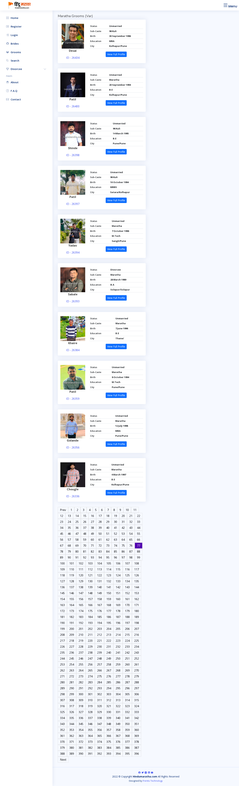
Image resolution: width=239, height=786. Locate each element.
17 (100, 516)
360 (136, 730)
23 (61, 522)
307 (62, 700)
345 (81, 724)
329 (99, 712)
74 (115, 545)
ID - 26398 (72, 155)
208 (62, 635)
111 (81, 569)
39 (100, 528)
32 (130, 522)
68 (69, 545)
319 (90, 706)
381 (81, 748)
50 (100, 534)
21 (130, 516)
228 (81, 647)
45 (61, 534)
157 (90, 599)
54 (130, 534)
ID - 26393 (72, 301)
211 (90, 635)
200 (71, 629)
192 (81, 623)
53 (123, 534)
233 (127, 647)
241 (118, 653)
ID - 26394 (72, 252)
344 (71, 724)
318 (81, 706)
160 (118, 599)
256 (90, 664)
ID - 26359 (72, 399)
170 (127, 605)
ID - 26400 (72, 106)
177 (108, 611)
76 (130, 545)
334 (62, 718)
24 (69, 522)
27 (92, 522)
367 (118, 736)
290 (71, 688)
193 (90, 623)
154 (62, 599)
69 (77, 545)
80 (77, 551)
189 (136, 617)
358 (118, 730)
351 (136, 724)
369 (136, 736)
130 (90, 581)
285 (108, 682)
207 (136, 629)
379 (62, 748)
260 (127, 664)
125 (127, 575)
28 (100, 522)
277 (118, 676)
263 (71, 670)
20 (123, 516)
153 (136, 593)
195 (108, 623)
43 (130, 528)
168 (108, 605)
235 (62, 653)
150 (108, 593)
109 (62, 569)
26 (84, 522)
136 (62, 587)
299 (71, 694)
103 (90, 563)
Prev (63, 510)
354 (81, 730)
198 (136, 623)
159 (108, 599)
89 (61, 557)
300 (81, 694)
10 (127, 510)
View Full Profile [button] (116, 54)
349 (118, 724)
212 (99, 635)
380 (71, 748)
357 (108, 730)
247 (90, 658)
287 (127, 682)
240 (108, 653)
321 (108, 706)
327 (81, 712)
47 (77, 534)
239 (99, 653)
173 (71, 611)
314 (127, 700)
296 (127, 688)
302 (99, 694)
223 (118, 641)
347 (99, 724)
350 (127, 724)
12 (61, 516)
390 (81, 754)
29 (107, 522)
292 (90, 688)
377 (127, 742)
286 (118, 682)
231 (108, 647)
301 (90, 694)
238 (90, 653)
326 (71, 712)
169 (118, 605)
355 (90, 730)
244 (62, 658)
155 (71, 599)
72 (100, 545)
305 (127, 694)
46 (69, 534)
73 (107, 545)
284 (99, 682)
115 (118, 569)
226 (62, 647)
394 (118, 754)
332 (127, 712)
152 (127, 593)
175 (90, 611)
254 (71, 664)
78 (61, 551)
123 (108, 575)
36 (77, 528)
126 (136, 575)
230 (99, 647)
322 (118, 706)
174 (81, 611)
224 (127, 641)
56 (61, 540)
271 (62, 676)
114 (108, 569)
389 (71, 754)
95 (107, 557)
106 (118, 563)
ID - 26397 (72, 204)
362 (71, 736)
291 (81, 688)
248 (99, 658)
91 (77, 557)
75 (123, 545)
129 (81, 581)
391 (90, 754)
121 (90, 575)
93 (92, 557)
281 (71, 682)
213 (108, 635)
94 (100, 557)
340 (118, 718)
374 (99, 742)
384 (108, 748)
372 (81, 742)
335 (71, 718)
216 (136, 635)
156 (81, 599)
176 (99, 611)
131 (99, 581)
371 (71, 742)
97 (123, 557)
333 (136, 712)
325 (62, 712)
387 (136, 748)
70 (84, 545)
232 (118, 647)
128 (71, 581)
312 (108, 700)
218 (71, 641)
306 (136, 694)
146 (71, 593)
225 (136, 641)
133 (118, 581)
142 (118, 587)
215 (127, 635)
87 (130, 551)
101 (71, 563)
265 (90, 670)
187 (118, 617)
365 (99, 736)
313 (118, 700)
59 (84, 540)
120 (81, 575)
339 (108, 718)
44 (138, 528)
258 (108, 664)
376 (118, 742)
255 (81, 664)
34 (61, 528)
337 (90, 718)
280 (62, 682)
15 (84, 516)
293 (99, 688)
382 (90, 748)
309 (81, 700)
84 (107, 551)
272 (71, 676)
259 (118, 664)
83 (100, 551)
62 (107, 540)
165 (81, 605)
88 (138, 551)
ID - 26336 (72, 496)
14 (77, 516)
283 (90, 682)
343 (62, 724)
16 (92, 516)
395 (127, 754)
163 (62, 605)
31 (123, 522)
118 (62, 575)
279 (136, 676)
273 (81, 676)
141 (108, 587)
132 (108, 581)
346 (90, 724)
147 (81, 593)
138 (81, 587)
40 (107, 528)
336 (81, 718)
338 (99, 718)
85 (115, 551)
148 (90, 593)
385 (118, 748)
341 (127, 718)
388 (62, 754)
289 (62, 688)
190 (62, 623)
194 (99, 623)
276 (108, 676)
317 (71, 706)
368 (127, 736)
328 (90, 712)
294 (108, 688)
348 (108, 724)
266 (99, 670)
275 (99, 676)
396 (136, 754)
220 (90, 641)
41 (115, 528)
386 (127, 748)
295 (118, 688)
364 (90, 736)
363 (81, 736)
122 (99, 575)
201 (81, 629)
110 (71, 569)
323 (127, 706)
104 (99, 563)
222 (108, 641)
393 (108, 754)
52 (115, 534)
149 (99, 593)
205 (118, 629)
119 (71, 575)
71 (92, 545)
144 (136, 587)
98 (130, 557)
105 (108, 563)
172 (62, 611)
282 (81, 682)
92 (84, 557)
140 (99, 587)
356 (99, 730)
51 (107, 534)
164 (71, 605)
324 (136, 706)
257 (99, 664)
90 (69, 557)
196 (118, 623)
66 (138, 540)
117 (136, 569)
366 (108, 736)
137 (71, 587)
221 (99, 641)
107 (127, 563)
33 (138, 522)
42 (123, 528)
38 (92, 528)
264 (81, 670)
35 (69, 528)
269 (127, 670)
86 (123, 551)
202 (90, 629)
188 (127, 617)
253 (62, 664)
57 (69, 540)
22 (138, 516)
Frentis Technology (153, 780)
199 (62, 629)
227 (71, 647)
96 (115, 557)
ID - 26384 (72, 350)
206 (127, 629)
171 (136, 605)
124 (118, 575)
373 (90, 742)
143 (127, 587)
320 (99, 706)
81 (84, 551)
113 (99, 569)
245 (71, 658)
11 (134, 510)
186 (108, 617)
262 (62, 670)
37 (84, 528)
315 (136, 700)
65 (130, 540)
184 (90, 617)
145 (62, 593)
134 (127, 581)
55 (138, 534)
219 (81, 641)
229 (90, 647)
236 (71, 653)
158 (99, 599)
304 (118, 694)
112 (90, 569)
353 (71, 730)
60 (92, 540)
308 (71, 700)
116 (127, 569)
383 (99, 748)
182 (71, 617)
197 (127, 623)
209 (71, 635)
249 (108, 658)
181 (62, 617)
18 (107, 516)
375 (108, 742)
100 (62, 563)
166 (90, 605)
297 (136, 688)
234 (136, 647)
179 (127, 611)
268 (118, 670)
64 (123, 540)
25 (77, 522)
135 (136, 581)
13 (69, 516)
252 (136, 658)
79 (69, 551)
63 (115, 540)
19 (115, 516)
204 (108, 629)
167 (99, 605)
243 (136, 653)
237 (81, 653)
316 (62, 706)
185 (99, 617)
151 (118, 593)
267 (108, 670)
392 (99, 754)
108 (136, 563)
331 (118, 712)
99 (138, 557)
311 (99, 700)
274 (90, 676)
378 (136, 742)
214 (118, 635)
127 (62, 581)
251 (127, 658)
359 (127, 730)
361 (62, 736)
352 (62, 730)
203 (99, 629)
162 (136, 599)
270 (136, 670)
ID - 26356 (72, 447)
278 (127, 676)
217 (62, 641)
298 (62, 694)
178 (118, 611)
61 (100, 540)
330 (108, 712)
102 (81, 563)
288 (136, 682)
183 (81, 617)
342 (136, 718)
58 (77, 540)
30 (115, 522)
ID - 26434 (72, 58)
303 (108, 694)
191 (71, 623)
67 (61, 545)
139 (90, 587)
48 (84, 534)
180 (136, 611)
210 (81, 635)
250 (118, 658)
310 (90, 700)
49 (92, 534)
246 (81, 658)
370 (62, 742)
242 (127, 653)
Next (63, 760)
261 (136, 664)
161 (127, 599)
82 (92, 551)
